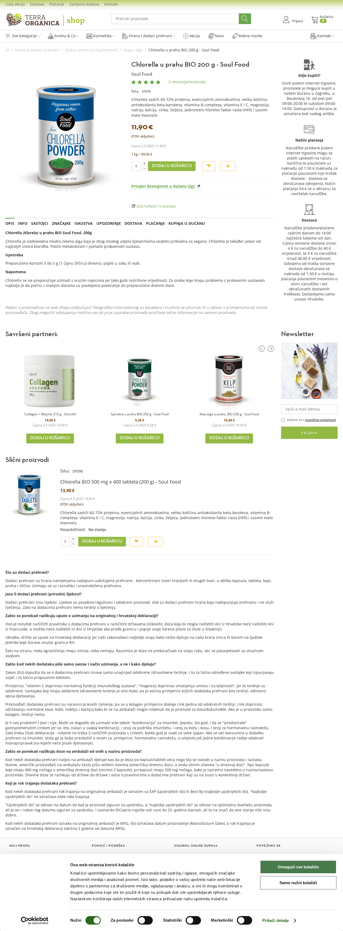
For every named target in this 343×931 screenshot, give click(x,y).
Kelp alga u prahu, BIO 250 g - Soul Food (229, 414)
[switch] (145, 920)
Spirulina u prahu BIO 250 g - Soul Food (140, 414)
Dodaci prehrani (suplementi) (91, 49)
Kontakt (111, 4)
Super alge (133, 49)
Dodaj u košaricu (172, 166)
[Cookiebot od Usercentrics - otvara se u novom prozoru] (34, 921)
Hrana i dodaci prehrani (150, 35)
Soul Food (141, 74)
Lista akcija (15, 4)
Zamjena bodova (84, 4)
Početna (7, 50)
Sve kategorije (24, 35)
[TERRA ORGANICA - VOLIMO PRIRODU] (45, 19)
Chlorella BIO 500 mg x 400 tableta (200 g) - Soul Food (120, 481)
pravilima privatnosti (320, 419)
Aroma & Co (65, 35)
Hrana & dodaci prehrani (37, 49)
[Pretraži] (245, 18)
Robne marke (250, 35)
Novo (219, 35)
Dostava (37, 4)
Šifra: (135, 91)
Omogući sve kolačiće (298, 867)
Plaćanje (56, 4)
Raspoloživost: (73, 529)
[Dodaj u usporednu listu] (228, 166)
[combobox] (181, 18)
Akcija (194, 35)
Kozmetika (102, 35)
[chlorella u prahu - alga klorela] (66, 134)
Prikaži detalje (275, 920)
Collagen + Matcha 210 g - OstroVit (50, 414)
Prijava (309, 432)
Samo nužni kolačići (298, 882)
